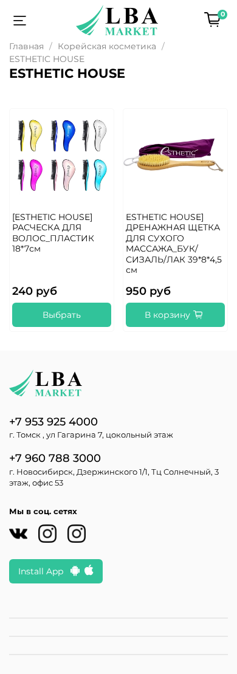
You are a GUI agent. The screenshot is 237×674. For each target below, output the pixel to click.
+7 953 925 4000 (53, 421)
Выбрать (62, 314)
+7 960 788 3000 (55, 458)
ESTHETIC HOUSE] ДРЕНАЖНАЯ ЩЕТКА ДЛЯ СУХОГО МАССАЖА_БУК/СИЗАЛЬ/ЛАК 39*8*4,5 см (174, 243)
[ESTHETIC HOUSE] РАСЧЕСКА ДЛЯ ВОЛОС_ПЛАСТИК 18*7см (53, 233)
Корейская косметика (107, 46)
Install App (44, 571)
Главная (26, 46)
